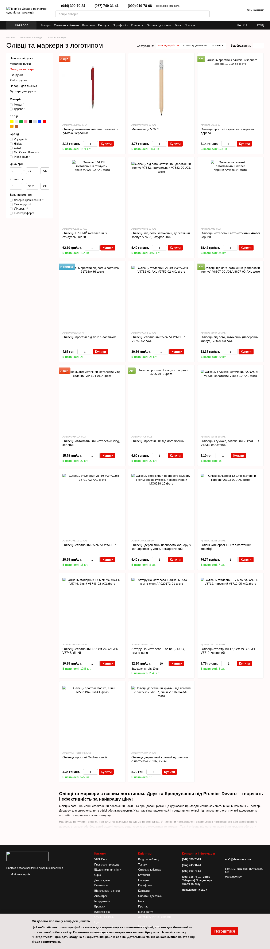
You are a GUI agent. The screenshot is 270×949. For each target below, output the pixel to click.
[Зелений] (21, 122)
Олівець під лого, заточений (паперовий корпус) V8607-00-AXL (229, 339)
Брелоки (99, 906)
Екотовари (101, 885)
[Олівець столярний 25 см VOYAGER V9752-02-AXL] (161, 295)
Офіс (97, 874)
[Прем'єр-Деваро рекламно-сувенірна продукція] (27, 856)
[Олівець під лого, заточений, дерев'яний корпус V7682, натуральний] (161, 191)
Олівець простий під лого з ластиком (89, 337)
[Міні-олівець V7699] (161, 88)
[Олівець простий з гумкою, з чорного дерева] (230, 88)
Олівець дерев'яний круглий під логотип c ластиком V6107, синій (160, 759)
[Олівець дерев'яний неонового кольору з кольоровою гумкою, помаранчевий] (161, 503)
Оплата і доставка (159, 25)
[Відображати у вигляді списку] (261, 45)
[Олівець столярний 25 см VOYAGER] (92, 503)
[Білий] (16, 122)
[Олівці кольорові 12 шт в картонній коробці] (230, 503)
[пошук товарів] (206, 14)
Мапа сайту (145, 911)
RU (245, 25)
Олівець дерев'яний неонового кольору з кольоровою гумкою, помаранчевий (161, 547)
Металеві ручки (20, 63)
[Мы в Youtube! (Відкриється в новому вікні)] (230, 25)
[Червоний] (44, 122)
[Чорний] (30, 122)
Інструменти (102, 901)
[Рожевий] (26, 122)
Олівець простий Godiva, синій (84, 757)
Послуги (103, 25)
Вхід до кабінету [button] (148, 859)
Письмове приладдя (107, 864)
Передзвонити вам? (168, 5)
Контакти (137, 25)
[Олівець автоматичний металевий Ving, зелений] (92, 399)
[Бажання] (230, 10)
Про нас (190, 25)
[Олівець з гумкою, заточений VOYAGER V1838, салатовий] (230, 399)
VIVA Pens (101, 859)
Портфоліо (120, 25)
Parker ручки (18, 80)
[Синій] (40, 122)
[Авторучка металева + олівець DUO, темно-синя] (161, 607)
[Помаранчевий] (12, 126)
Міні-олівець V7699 (145, 129)
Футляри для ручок (23, 91)
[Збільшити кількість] (96, 143)
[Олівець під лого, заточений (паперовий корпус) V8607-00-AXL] (230, 295)
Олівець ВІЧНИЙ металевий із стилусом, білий (84, 235)
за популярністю (168, 45)
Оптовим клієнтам (66, 25)
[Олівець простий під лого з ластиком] (92, 295)
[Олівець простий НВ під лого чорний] (161, 399)
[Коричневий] (16, 126)
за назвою (217, 45)
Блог (178, 25)
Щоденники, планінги (107, 869)
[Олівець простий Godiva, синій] (92, 716)
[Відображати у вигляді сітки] (255, 45)
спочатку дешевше (195, 45)
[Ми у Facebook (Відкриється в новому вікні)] (225, 25)
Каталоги (88, 25)
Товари (46, 25)
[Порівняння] (219, 10)
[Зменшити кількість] (85, 143)
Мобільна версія (20, 874)
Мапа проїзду (233, 876)
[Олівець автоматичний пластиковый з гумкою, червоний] (92, 88)
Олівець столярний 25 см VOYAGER (89, 545)
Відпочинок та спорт (107, 890)
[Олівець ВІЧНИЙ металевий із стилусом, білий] (92, 191)
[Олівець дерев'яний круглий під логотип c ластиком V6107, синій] (161, 716)
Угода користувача (46, 941)
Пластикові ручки (21, 58)
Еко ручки (16, 74)
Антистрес (101, 896)
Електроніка (102, 911)
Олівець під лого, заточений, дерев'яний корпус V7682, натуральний (160, 235)
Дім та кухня (102, 880)
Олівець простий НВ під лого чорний (157, 441)
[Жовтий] (12, 122)
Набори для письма (23, 85)
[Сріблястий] (35, 122)
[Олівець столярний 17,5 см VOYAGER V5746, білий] (92, 607)
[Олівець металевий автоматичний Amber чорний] (230, 191)
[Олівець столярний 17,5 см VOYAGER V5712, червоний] (230, 607)
